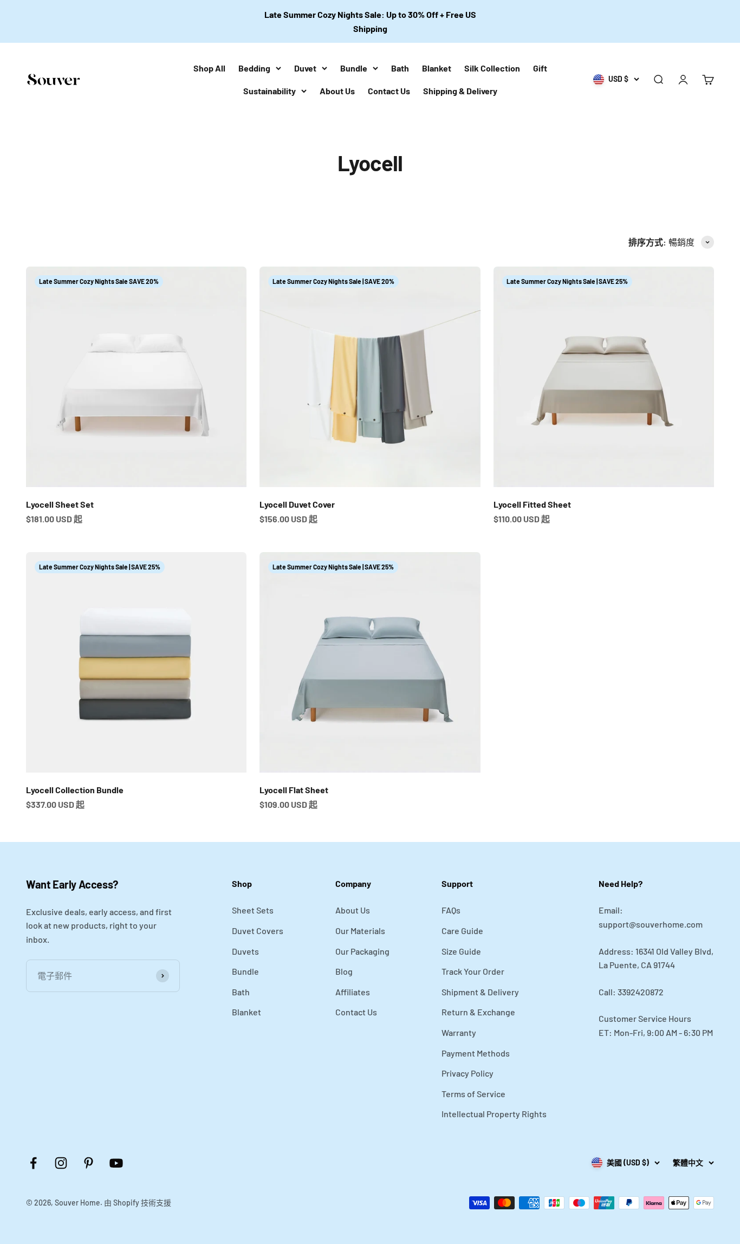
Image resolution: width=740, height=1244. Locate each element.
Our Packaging (362, 951)
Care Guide (462, 930)
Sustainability (269, 91)
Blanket (436, 68)
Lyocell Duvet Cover (297, 504)
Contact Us (389, 91)
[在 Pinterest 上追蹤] (88, 1163)
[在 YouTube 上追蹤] (116, 1163)
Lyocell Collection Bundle (75, 790)
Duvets (245, 951)
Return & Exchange (478, 1012)
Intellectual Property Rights (494, 1114)
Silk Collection (492, 68)
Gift (540, 68)
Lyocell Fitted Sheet (532, 504)
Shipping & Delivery (460, 91)
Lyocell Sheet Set (60, 504)
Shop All (209, 68)
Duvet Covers (257, 930)
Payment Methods (476, 1053)
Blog (344, 971)
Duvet (305, 68)
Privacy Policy (468, 1073)
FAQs (451, 910)
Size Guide (461, 951)
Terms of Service (473, 1093)
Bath (400, 68)
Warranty (459, 1032)
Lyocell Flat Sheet (293, 790)
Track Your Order (473, 971)
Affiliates (352, 992)
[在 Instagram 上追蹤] (61, 1163)
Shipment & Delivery (480, 992)
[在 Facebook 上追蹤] (33, 1163)
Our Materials (360, 930)
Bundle (353, 68)
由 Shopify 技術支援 (137, 1202)
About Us (337, 91)
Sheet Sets (253, 910)
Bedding (254, 68)
